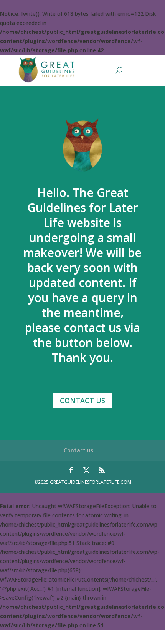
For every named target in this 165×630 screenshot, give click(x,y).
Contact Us (82, 400)
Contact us (78, 450)
